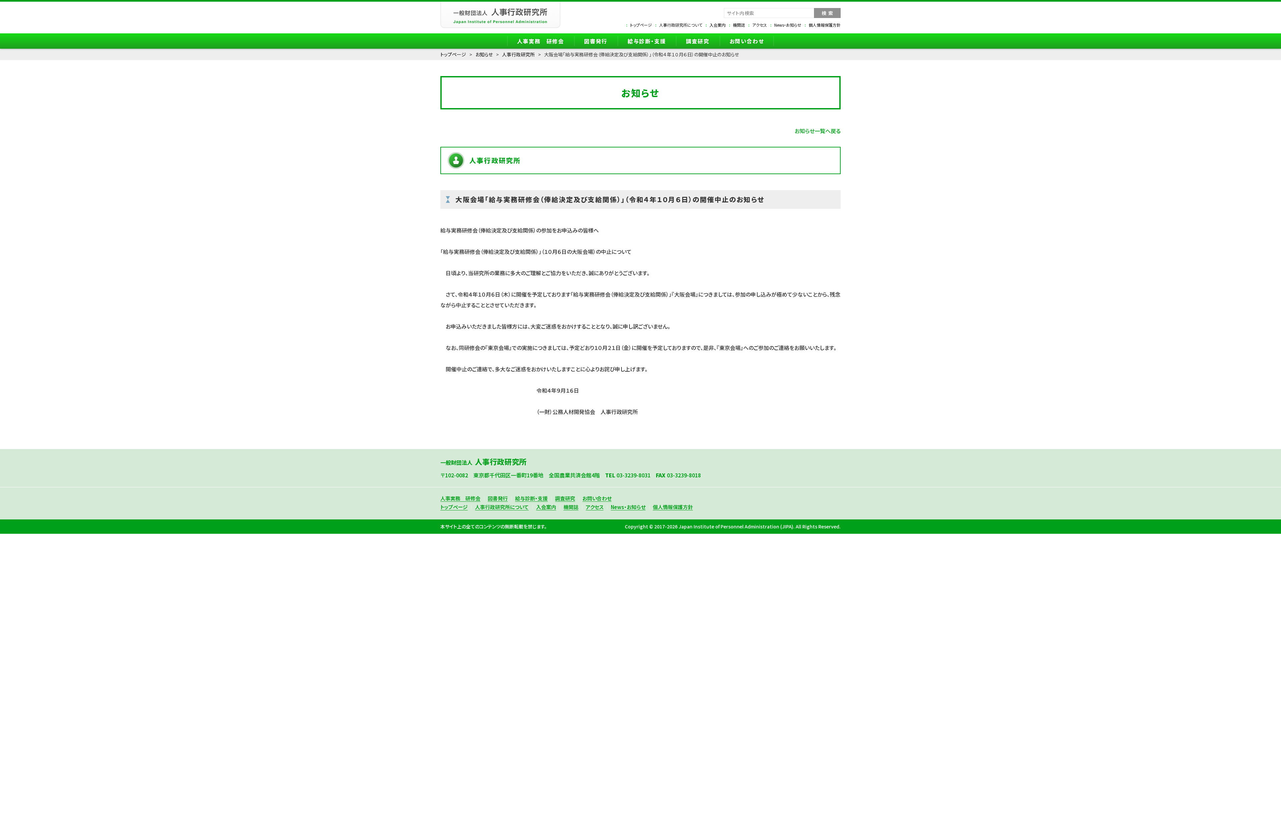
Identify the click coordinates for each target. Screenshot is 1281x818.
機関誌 (739, 25)
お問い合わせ (747, 41)
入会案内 (718, 25)
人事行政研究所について (680, 25)
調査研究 (697, 41)
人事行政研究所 (518, 54)
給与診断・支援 (646, 41)
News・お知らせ (787, 25)
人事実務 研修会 (540, 41)
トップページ (641, 25)
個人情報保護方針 (825, 25)
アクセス (759, 25)
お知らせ (484, 54)
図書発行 (595, 41)
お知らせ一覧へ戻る (818, 131)
